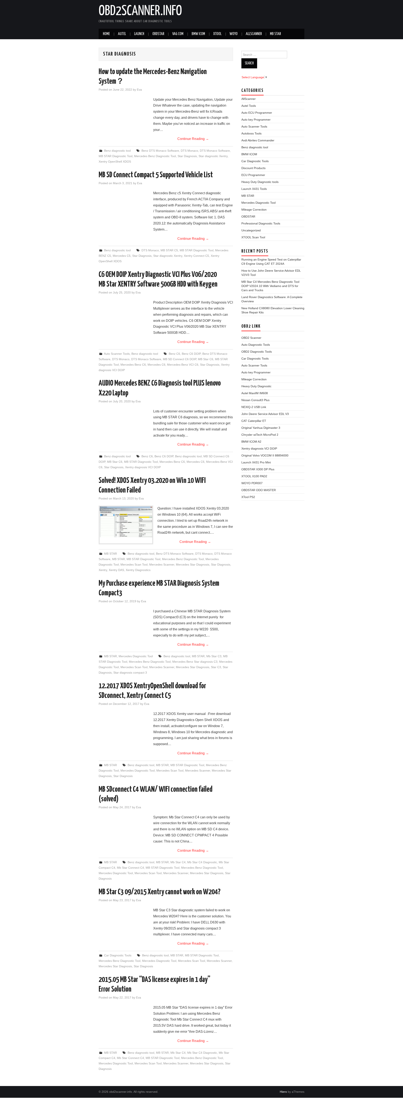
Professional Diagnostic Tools (260, 223)
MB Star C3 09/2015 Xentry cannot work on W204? (159, 892)
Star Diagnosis (187, 156)
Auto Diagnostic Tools (255, 344)
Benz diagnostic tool (117, 150)
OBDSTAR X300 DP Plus (257, 469)
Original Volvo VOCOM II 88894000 (264, 455)
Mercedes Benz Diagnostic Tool (155, 156)
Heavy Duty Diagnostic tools (260, 182)
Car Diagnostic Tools (117, 955)
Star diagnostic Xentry (213, 156)
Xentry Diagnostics (138, 570)
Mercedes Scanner (161, 564)
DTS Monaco (189, 150)
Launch (139, 34)
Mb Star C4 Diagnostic (202, 862)
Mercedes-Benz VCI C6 (182, 364)
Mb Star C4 (178, 862)
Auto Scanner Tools (117, 353)
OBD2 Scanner (251, 337)
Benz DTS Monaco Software (160, 150)
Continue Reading (193, 139)
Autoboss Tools (251, 133)
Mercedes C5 (122, 255)
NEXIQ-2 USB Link (253, 407)
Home (106, 34)
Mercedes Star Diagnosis (192, 564)
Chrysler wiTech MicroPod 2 (259, 434)
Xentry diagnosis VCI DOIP (143, 467)
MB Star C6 (205, 359)
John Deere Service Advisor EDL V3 (265, 414)
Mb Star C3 (213, 656)
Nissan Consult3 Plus (255, 400)
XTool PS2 (248, 497)
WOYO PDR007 (252, 483)
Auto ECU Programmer (256, 112)
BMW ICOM (198, 34)
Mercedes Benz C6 (133, 364)
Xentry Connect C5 (196, 255)
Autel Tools (248, 105)
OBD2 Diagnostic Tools (256, 351)
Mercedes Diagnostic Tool (136, 656)
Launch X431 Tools (254, 188)
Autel (122, 34)
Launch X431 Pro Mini (256, 462)
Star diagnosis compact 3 (130, 672)
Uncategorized (251, 230)
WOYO (234, 34)
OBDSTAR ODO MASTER (258, 490)
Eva (139, 89)
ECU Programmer (253, 175)
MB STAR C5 (169, 250)
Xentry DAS (116, 570)
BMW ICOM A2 (251, 441)
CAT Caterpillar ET (253, 420)
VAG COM (177, 34)
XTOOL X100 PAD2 (254, 476)
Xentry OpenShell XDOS (115, 161)
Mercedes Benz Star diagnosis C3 (194, 661)
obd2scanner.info (140, 11)
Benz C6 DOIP (191, 353)
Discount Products (253, 168)
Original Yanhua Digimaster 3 (260, 427)
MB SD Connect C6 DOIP (179, 359)
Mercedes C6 (156, 364)
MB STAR (275, 34)
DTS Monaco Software (215, 150)
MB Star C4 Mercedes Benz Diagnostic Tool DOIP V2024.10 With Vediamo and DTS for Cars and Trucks (270, 286)
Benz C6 (174, 353)
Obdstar (158, 34)
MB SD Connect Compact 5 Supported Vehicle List (156, 175)
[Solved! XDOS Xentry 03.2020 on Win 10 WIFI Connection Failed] (126, 522)
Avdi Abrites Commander (257, 140)
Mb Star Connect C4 (130, 867)
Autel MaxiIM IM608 (254, 393)
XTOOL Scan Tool (253, 237)
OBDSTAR (248, 216)
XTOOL (217, 34)
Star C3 (216, 667)
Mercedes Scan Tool (134, 564)
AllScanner (254, 34)
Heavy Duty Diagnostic (256, 386)
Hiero (283, 1091)
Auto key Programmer (256, 119)
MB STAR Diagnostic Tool (115, 156)
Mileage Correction (254, 209)
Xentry (103, 570)
